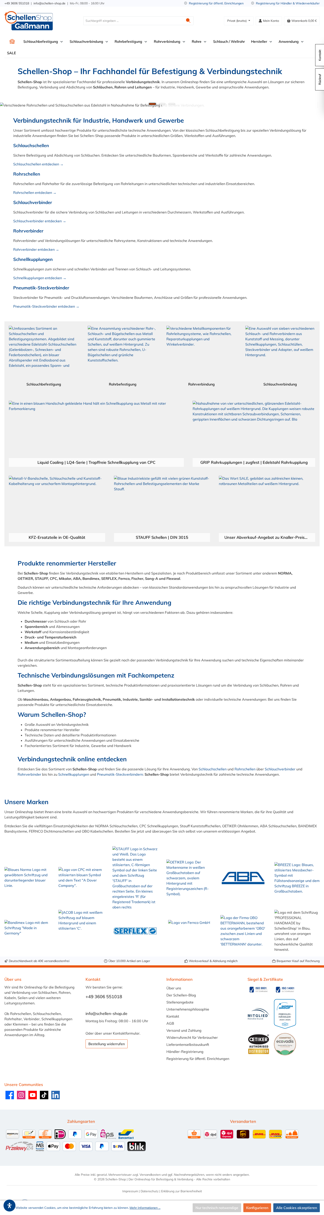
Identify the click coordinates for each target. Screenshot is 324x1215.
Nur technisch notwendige (217, 1208)
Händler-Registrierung (184, 1051)
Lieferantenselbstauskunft (187, 1044)
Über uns (173, 988)
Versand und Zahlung (183, 1030)
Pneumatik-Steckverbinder (41, 287)
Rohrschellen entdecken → (34, 192)
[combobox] (133, 20)
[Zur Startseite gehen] (28, 20)
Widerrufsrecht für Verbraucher (192, 1037)
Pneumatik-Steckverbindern (120, 774)
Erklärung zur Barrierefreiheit (181, 1191)
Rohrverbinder (28, 231)
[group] (162, 105)
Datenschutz (149, 1191)
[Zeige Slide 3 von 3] (172, 104)
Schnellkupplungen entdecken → (39, 278)
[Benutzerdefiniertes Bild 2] (285, 990)
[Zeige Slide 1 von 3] (152, 104)
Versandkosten (150, 1175)
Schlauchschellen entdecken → (38, 164)
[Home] (12, 41)
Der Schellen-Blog (181, 995)
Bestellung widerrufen (106, 1044)
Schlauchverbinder (32, 202)
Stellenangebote (180, 1002)
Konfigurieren (257, 1208)
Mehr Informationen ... (145, 1208)
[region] (162, 105)
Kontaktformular (126, 1033)
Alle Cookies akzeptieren (296, 1208)
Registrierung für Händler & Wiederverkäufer (288, 3)
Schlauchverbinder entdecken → (39, 221)
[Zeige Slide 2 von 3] (162, 104)
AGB (170, 1023)
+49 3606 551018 (16, 3)
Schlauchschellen (31, 145)
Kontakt (172, 1016)
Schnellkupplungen (33, 259)
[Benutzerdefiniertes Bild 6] (285, 1044)
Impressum (130, 1191)
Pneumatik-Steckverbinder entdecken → (46, 306)
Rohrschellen (26, 174)
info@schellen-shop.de (49, 3)
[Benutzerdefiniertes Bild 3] (259, 1014)
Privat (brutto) (237, 21)
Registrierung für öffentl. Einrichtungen (216, 3)
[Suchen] (188, 20)
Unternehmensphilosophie (187, 1009)
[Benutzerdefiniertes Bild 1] (259, 990)
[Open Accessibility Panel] (9, 1205)
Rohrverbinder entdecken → (36, 249)
